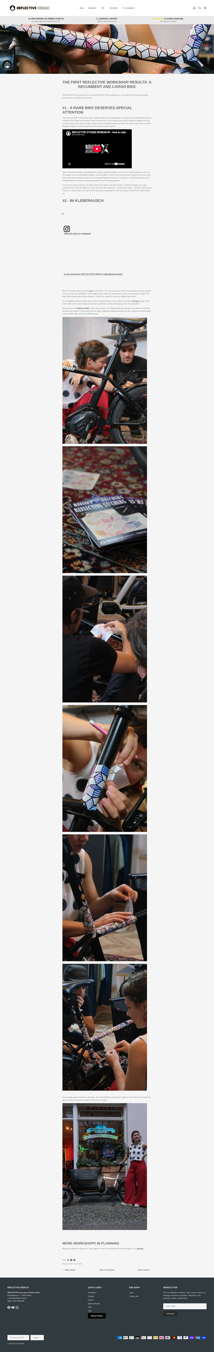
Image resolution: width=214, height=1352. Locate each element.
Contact (91, 1296)
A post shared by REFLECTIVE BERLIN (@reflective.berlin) (93, 274)
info (102, 8)
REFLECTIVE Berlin (18, 1343)
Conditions (92, 1293)
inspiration (92, 8)
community (113, 8)
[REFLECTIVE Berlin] (29, 8)
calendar (139, 1249)
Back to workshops (107, 1270)
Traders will (133, 1296)
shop (81, 8)
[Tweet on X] (68, 1260)
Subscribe (170, 1314)
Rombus (135, 301)
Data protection (94, 1304)
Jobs (90, 1311)
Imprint (90, 1300)
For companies (128, 8)
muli (90, 291)
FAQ (89, 1307)
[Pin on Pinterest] (74, 1260)
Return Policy (97, 1316)
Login (131, 1293)
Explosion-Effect (83, 308)
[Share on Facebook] (71, 1260)
